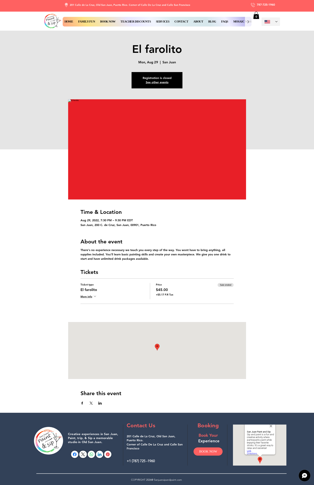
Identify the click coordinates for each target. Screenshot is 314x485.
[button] (107, 22)
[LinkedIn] (99, 454)
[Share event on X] (91, 403)
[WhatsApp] (91, 454)
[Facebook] (74, 454)
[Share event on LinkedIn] (100, 403)
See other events (157, 82)
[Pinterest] (107, 454)
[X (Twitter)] (83, 454)
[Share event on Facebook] (82, 403)
